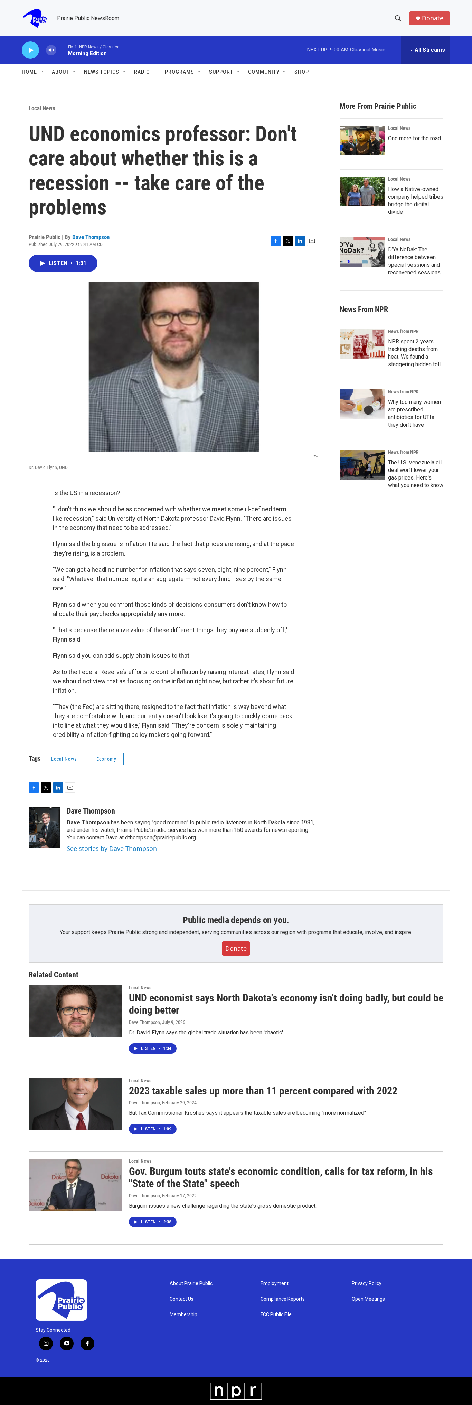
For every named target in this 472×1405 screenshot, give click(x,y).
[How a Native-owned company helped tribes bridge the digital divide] (362, 191)
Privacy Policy (366, 1283)
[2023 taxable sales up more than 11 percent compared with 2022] (75, 1104)
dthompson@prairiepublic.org (160, 837)
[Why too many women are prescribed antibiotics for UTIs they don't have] (362, 404)
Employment (275, 1283)
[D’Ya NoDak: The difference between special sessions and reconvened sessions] (362, 252)
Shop (301, 72)
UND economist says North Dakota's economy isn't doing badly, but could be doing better (286, 1004)
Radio (142, 72)
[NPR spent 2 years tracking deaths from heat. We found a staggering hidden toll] (362, 344)
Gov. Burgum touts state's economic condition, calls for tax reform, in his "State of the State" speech (281, 1177)
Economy (106, 759)
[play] (30, 50)
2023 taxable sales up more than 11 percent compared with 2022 (263, 1091)
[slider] (62, 50)
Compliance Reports (283, 1299)
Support (221, 72)
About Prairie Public (191, 1283)
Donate (432, 18)
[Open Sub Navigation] (42, 72)
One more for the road (414, 138)
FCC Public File (276, 1314)
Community (264, 72)
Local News (42, 108)
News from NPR (403, 331)
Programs (179, 72)
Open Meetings (368, 1299)
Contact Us (181, 1299)
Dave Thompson (91, 237)
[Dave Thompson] (44, 827)
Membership (183, 1314)
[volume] (51, 50)
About (60, 72)
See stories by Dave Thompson (112, 848)
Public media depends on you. (236, 920)
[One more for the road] (362, 140)
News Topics (101, 72)
